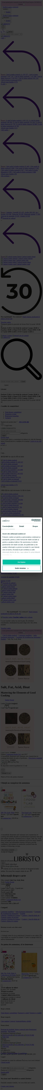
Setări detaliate (20, 568)
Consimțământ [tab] (7, 526)
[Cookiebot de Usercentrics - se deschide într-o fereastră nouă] (31, 520)
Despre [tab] (35, 526)
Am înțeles (21, 562)
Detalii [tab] (21, 526)
